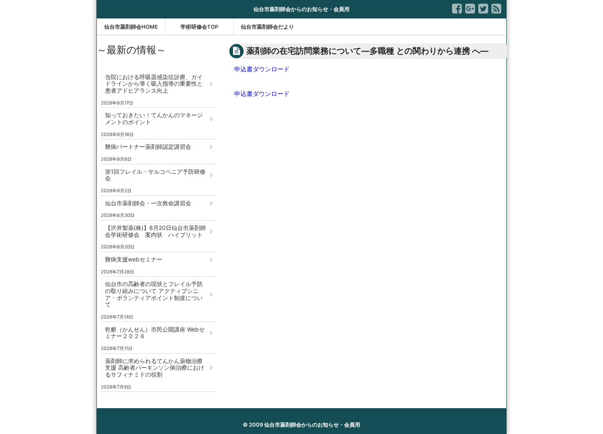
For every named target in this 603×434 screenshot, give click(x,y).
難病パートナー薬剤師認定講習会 (148, 146)
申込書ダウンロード (262, 69)
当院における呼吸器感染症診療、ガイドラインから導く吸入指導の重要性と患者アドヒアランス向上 (154, 83)
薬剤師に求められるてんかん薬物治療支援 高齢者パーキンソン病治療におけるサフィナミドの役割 (154, 367)
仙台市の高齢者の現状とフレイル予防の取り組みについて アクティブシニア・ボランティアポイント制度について (154, 294)
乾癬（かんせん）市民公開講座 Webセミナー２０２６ (155, 333)
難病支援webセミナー (133, 259)
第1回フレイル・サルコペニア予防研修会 (155, 175)
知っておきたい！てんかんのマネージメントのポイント (154, 118)
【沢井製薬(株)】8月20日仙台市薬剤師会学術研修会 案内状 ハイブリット (155, 231)
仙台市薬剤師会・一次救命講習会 (148, 203)
